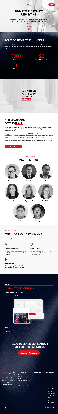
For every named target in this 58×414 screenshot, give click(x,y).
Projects (20, 378)
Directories (20, 382)
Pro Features (22, 372)
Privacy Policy (6, 382)
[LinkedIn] (5, 408)
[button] (3, 4)
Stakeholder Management (24, 380)
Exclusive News (21, 375)
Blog (49, 397)
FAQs (49, 399)
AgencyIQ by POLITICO (9, 378)
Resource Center (52, 395)
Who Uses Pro (51, 393)
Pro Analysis (21, 384)
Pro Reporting (37, 372)
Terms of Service (7, 384)
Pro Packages (49, 372)
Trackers (20, 376)
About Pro (51, 389)
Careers (50, 400)
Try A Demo (51, 402)
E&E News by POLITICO (9, 380)
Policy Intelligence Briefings (24, 385)
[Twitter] (2, 408)
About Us (50, 391)
